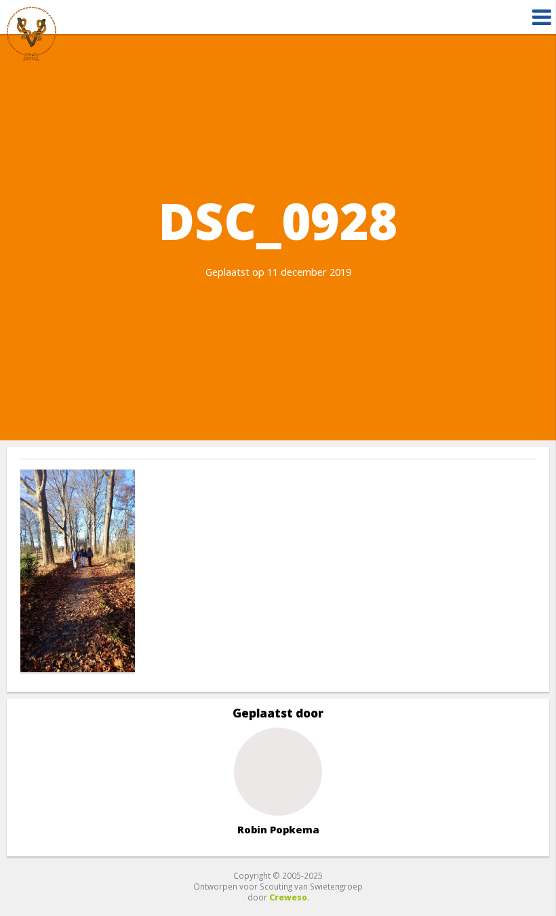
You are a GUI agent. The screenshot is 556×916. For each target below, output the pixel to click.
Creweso (288, 897)
